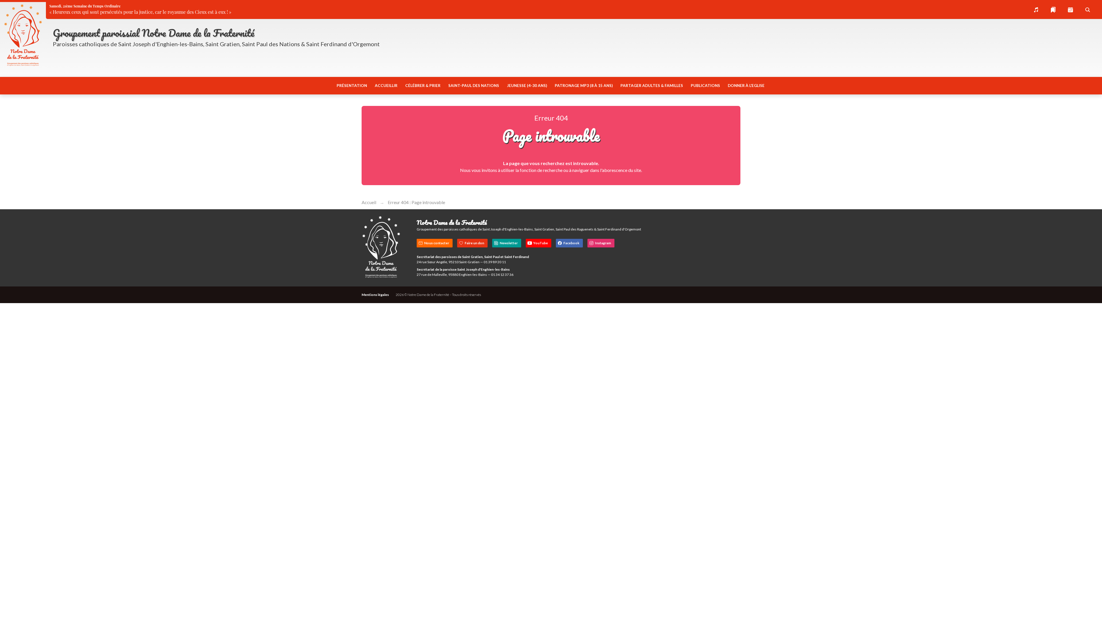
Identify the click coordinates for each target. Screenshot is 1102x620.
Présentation (352, 85)
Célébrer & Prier (423, 85)
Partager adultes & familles (651, 85)
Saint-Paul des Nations (473, 85)
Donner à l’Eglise (746, 85)
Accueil (369, 202)
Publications (705, 85)
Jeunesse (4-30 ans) (527, 85)
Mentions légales (375, 294)
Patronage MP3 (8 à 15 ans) (584, 85)
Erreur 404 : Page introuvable (416, 202)
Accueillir (386, 85)
